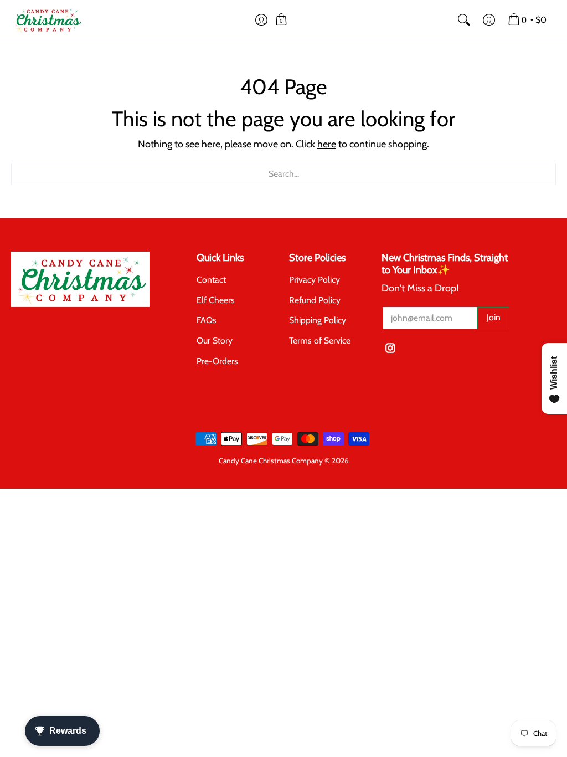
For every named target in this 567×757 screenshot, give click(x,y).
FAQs (207, 320)
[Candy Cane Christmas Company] (47, 20)
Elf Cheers (216, 300)
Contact (211, 279)
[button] (261, 19)
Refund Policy (315, 300)
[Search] (463, 19)
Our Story (215, 340)
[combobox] (283, 174)
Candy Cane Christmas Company (271, 460)
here (326, 144)
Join (494, 317)
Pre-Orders (217, 361)
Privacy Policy (314, 279)
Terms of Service (319, 340)
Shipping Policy (317, 320)
